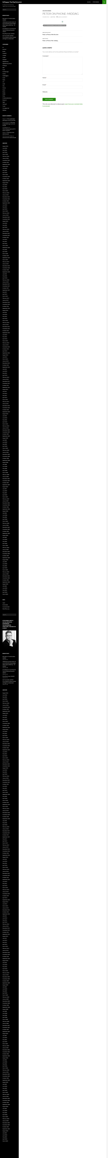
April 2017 (5, 294)
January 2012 (6, 379)
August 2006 (5, 511)
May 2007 (5, 492)
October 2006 (6, 507)
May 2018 (5, 276)
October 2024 (6, 178)
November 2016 (6, 304)
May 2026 (5, 150)
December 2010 (6, 405)
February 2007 (6, 499)
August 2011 (5, 389)
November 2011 (6, 383)
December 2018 (6, 265)
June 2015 (5, 334)
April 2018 (5, 278)
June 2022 (5, 223)
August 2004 (5, 559)
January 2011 (6, 403)
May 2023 (5, 207)
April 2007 (5, 494)
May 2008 (5, 468)
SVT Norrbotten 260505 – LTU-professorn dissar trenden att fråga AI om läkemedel (9, 37)
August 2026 (5, 146)
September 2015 (6, 332)
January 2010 (6, 428)
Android (4, 49)
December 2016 (6, 302)
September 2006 (6, 509)
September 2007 (6, 484)
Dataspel (4, 59)
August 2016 (5, 310)
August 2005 (5, 535)
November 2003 (6, 578)
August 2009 (5, 438)
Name (45, 77)
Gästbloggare (5, 75)
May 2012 (5, 373)
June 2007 (5, 490)
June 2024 (5, 184)
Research (5, 100)
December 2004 (6, 551)
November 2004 (6, 553)
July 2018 (5, 274)
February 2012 (6, 377)
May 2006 (5, 517)
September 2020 (6, 247)
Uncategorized (47, 10)
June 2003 (5, 588)
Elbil (3, 67)
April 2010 (5, 421)
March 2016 (5, 320)
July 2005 (5, 537)
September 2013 (6, 353)
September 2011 (6, 387)
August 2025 (5, 166)
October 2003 (6, 580)
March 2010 (5, 424)
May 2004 (5, 565)
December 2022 (6, 217)
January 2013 (6, 361)
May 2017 (5, 292)
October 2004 (6, 555)
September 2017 (6, 290)
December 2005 (6, 527)
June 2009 (5, 442)
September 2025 (6, 164)
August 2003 (5, 584)
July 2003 (5, 586)
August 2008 (5, 462)
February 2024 (6, 192)
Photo (4, 92)
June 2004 (5, 563)
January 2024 (6, 194)
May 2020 (5, 249)
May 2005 (5, 541)
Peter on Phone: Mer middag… (50, 39)
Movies (4, 88)
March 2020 (5, 253)
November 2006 (6, 505)
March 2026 (5, 154)
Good (4, 77)
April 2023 (5, 209)
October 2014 (6, 349)
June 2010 (5, 417)
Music (4, 90)
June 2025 (5, 168)
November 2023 (6, 199)
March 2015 (5, 340)
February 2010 (6, 426)
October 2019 (6, 255)
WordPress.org (6, 608)
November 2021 (6, 235)
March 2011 (5, 399)
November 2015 (6, 328)
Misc (4, 85)
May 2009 (5, 444)
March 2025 (5, 174)
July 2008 (5, 464)
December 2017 (6, 284)
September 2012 (6, 367)
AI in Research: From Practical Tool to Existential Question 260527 (9, 30)
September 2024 (6, 180)
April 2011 (5, 397)
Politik (4, 94)
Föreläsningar (6, 71)
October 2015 (6, 330)
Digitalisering (5, 61)
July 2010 (5, 415)
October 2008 (6, 458)
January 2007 (6, 501)
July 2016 (5, 312)
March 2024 (5, 190)
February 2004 (6, 571)
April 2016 (5, 318)
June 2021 (5, 239)
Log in (4, 602)
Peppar (53, 17)
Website (45, 92)
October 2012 (6, 365)
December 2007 (6, 478)
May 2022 (5, 225)
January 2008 (6, 476)
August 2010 (5, 413)
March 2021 (5, 245)
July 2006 (5, 513)
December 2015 (6, 326)
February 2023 (6, 213)
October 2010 (6, 409)
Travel (4, 106)
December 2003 (6, 576)
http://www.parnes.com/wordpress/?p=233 (55, 25)
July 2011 (5, 391)
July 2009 (5, 440)
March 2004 (5, 569)
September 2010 (6, 411)
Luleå (4, 83)
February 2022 (6, 229)
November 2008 (6, 456)
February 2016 (6, 322)
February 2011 (6, 401)
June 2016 (5, 314)
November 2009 (6, 432)
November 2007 (6, 480)
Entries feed (5, 604)
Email (44, 84)
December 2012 (6, 363)
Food (4, 69)
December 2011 (6, 381)
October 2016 (6, 306)
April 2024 (5, 188)
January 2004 (6, 574)
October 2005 (6, 531)
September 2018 (6, 271)
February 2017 (6, 298)
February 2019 (6, 261)
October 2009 (6, 434)
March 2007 (5, 496)
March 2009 (5, 448)
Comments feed (6, 606)
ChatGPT (5, 53)
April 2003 (5, 592)
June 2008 (5, 466)
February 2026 (6, 156)
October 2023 (6, 201)
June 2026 (5, 148)
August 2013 (5, 355)
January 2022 (6, 231)
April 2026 (5, 152)
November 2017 (6, 286)
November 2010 (6, 407)
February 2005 (6, 547)
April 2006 (5, 519)
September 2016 (6, 308)
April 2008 (5, 470)
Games (4, 73)
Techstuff (5, 104)
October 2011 (6, 385)
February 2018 (6, 280)
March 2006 (5, 521)
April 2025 (5, 172)
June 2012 (5, 371)
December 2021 (6, 233)
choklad (4, 55)
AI (3, 47)
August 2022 (5, 221)
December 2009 (6, 430)
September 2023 (6, 203)
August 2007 (5, 486)
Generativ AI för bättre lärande (9, 137)
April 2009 (5, 446)
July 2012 (5, 369)
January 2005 (6, 549)
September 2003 (6, 582)
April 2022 (5, 227)
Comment (46, 56)
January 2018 (6, 282)
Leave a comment (62, 17)
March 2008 (5, 472)
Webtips (4, 110)
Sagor (4, 102)
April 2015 (5, 338)
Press (4, 96)
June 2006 (5, 515)
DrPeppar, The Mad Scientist (12, 2)
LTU (3, 81)
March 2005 (5, 545)
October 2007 (6, 482)
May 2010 (5, 419)
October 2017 (6, 288)
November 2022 (6, 219)
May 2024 (5, 186)
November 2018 (6, 267)
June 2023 (5, 205)
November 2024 (6, 176)
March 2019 (5, 259)
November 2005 (6, 529)
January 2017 (6, 300)
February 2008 (6, 474)
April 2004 (5, 567)
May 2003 (5, 590)
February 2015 (6, 342)
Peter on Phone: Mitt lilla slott (50, 33)
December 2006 (6, 503)
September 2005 (6, 533)
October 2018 (6, 269)
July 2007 (5, 488)
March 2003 (5, 594)
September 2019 (6, 257)
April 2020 (5, 251)
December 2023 (6, 196)
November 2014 (6, 346)
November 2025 (6, 160)
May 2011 (5, 395)
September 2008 (6, 460)
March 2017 (5, 296)
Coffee (4, 57)
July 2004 (5, 561)
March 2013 (5, 359)
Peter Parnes (96, 2)
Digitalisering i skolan (7, 63)
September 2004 (6, 557)
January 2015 (6, 344)
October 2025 (6, 162)
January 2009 (6, 452)
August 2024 (5, 182)
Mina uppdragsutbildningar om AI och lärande (9, 124)
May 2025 (5, 170)
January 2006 (6, 525)
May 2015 (5, 336)
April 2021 (5, 243)
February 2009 (6, 450)
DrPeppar (5, 65)
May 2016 (5, 316)
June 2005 (5, 539)
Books (4, 51)
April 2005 (5, 543)
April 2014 (5, 351)
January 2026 (6, 158)
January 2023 (6, 215)
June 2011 (5, 393)
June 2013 (5, 357)
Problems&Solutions (7, 98)
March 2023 (5, 211)
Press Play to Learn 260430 (8, 33)
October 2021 (6, 237)
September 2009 (6, 436)
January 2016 (6, 324)
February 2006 (6, 523)
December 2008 (6, 454)
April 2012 (5, 375)
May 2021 (5, 241)
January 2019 (6, 263)
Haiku (4, 79)
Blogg (89, 2)
